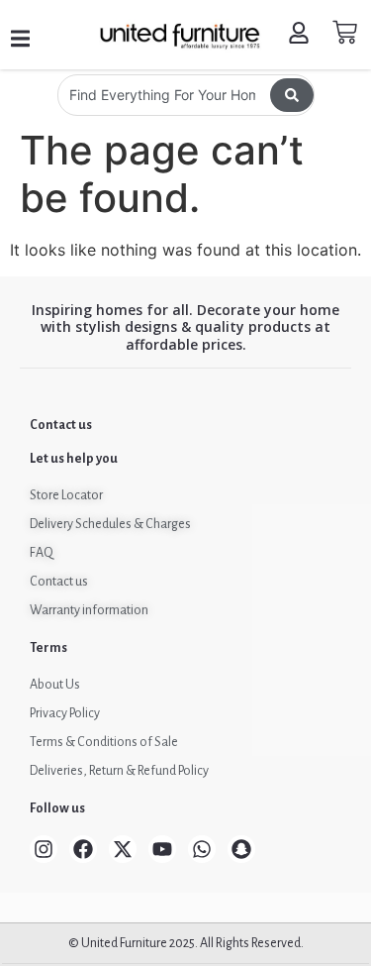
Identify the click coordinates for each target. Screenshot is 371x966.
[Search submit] (292, 95)
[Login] (301, 35)
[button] (20, 39)
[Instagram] (43, 849)
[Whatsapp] (202, 849)
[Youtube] (162, 849)
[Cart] (344, 32)
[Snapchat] (241, 849)
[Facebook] (83, 849)
